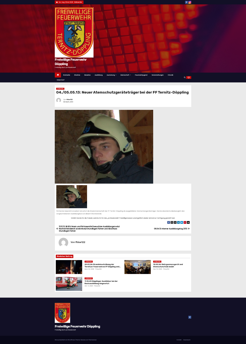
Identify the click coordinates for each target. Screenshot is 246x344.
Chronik (170, 75)
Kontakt (179, 340)
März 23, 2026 (89, 269)
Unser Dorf (60, 80)
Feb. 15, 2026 (157, 269)
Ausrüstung (111, 75)
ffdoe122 (69, 99)
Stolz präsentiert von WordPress (65, 340)
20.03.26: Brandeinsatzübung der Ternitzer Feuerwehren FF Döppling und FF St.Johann (102, 266)
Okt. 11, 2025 (89, 286)
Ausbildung (99, 75)
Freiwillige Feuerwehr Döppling (77, 326)
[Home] (58, 75)
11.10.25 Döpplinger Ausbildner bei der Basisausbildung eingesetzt (101, 282)
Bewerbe (87, 75)
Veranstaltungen (158, 75)
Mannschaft (125, 75)
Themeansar (93, 340)
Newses (83, 340)
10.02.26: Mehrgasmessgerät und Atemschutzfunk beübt (168, 265)
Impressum (186, 340)
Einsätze (77, 75)
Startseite (66, 75)
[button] (184, 77)
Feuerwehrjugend (141, 75)
